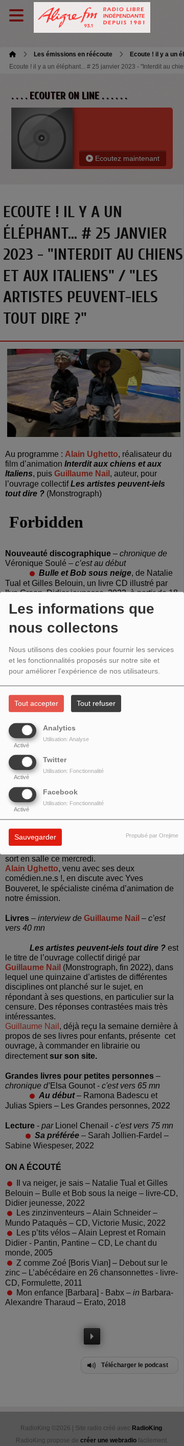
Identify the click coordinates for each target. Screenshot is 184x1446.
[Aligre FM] (92, 17)
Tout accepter (36, 703)
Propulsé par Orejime (152, 835)
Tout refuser (96, 703)
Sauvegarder (35, 837)
